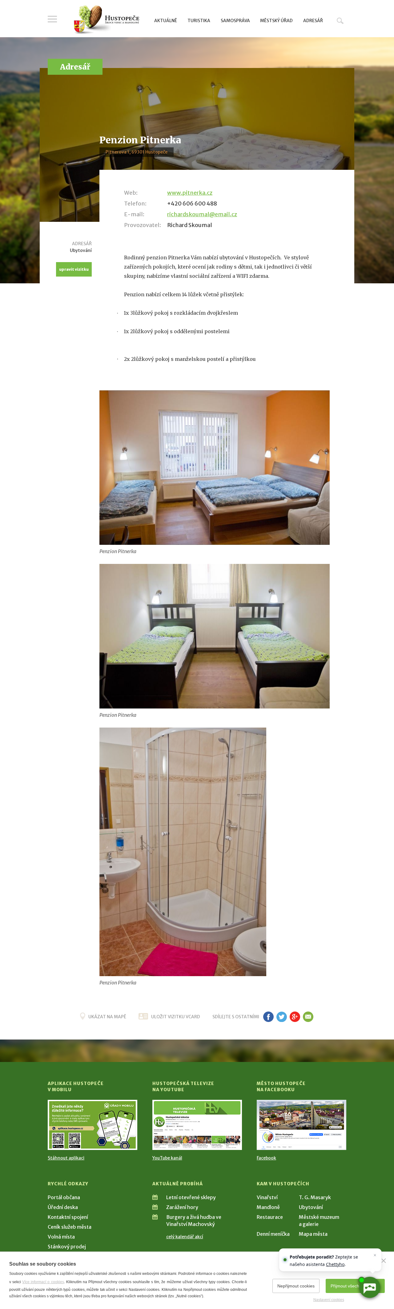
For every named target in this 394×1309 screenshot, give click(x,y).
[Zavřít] (383, 1261)
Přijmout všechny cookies (355, 1285)
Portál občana (64, 1197)
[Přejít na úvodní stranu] (106, 20)
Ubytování (311, 1207)
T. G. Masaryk (315, 1197)
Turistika (198, 20)
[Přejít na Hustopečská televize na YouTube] (197, 1125)
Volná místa (61, 1237)
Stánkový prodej (67, 1246)
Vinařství (267, 1197)
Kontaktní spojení (68, 1217)
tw (281, 1017)
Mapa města (313, 1234)
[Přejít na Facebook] (301, 1125)
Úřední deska (63, 1207)
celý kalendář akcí (184, 1236)
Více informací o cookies (43, 1282)
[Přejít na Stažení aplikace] (92, 1125)
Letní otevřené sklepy (191, 1197)
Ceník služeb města (69, 1227)
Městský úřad (276, 20)
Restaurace (270, 1217)
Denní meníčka (273, 1234)
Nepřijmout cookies (296, 1285)
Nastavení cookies (328, 1300)
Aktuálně (165, 20)
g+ (295, 1017)
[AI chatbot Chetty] (369, 1287)
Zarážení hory (182, 1207)
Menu (52, 19)
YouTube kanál (167, 1158)
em (308, 1017)
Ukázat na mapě (107, 1017)
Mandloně (268, 1207)
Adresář (313, 20)
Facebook (266, 1158)
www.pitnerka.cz (189, 192)
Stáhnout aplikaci (66, 1158)
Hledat (340, 20)
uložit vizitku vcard (175, 1017)
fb (268, 1017)
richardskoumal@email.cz (202, 214)
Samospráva (235, 20)
